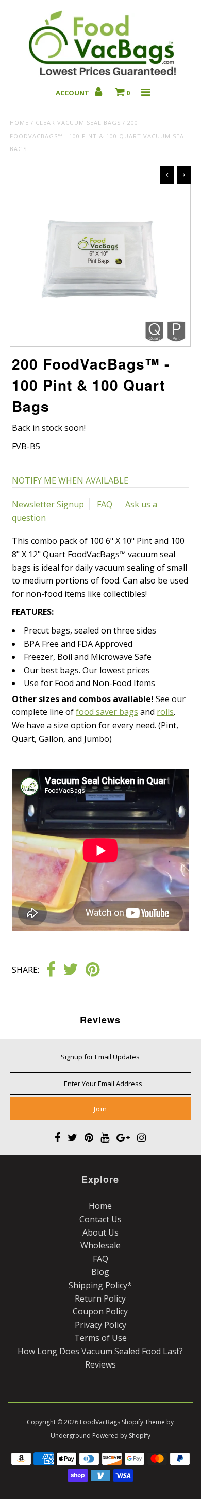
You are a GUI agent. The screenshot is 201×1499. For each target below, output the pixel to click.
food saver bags (107, 712)
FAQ (104, 504)
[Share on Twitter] (70, 970)
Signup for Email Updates (100, 1056)
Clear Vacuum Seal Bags (78, 122)
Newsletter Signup (48, 504)
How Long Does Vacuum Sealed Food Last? (100, 1351)
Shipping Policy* (100, 1285)
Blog (100, 1271)
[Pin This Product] (92, 970)
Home (19, 122)
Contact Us (100, 1219)
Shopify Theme (143, 1422)
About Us (100, 1232)
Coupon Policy (100, 1311)
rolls (165, 712)
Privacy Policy (100, 1324)
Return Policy (100, 1298)
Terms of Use (100, 1337)
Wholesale (100, 1245)
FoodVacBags (100, 1422)
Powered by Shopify (121, 1435)
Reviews (100, 1364)
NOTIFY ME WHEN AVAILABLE (70, 480)
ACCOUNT (73, 92)
